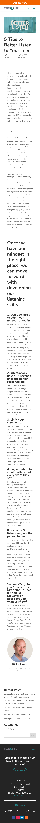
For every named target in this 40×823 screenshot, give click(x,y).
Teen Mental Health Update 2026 (17, 714)
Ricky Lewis (10, 55)
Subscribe (20, 770)
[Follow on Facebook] (13, 817)
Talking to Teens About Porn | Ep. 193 (19, 718)
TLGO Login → (20, 805)
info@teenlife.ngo (20, 796)
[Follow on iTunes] (26, 817)
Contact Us (20, 780)
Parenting (8, 58)
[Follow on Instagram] (18, 817)
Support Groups (18, 58)
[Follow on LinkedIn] (22, 817)
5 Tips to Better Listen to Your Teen (17, 45)
